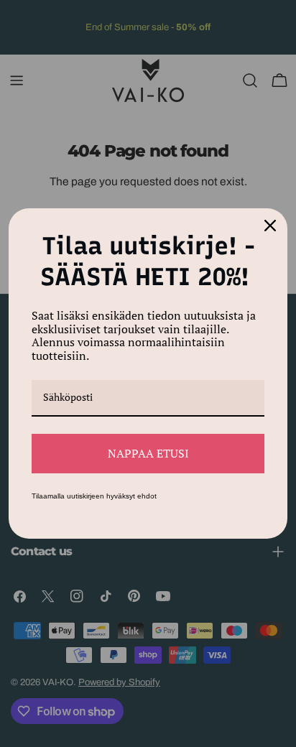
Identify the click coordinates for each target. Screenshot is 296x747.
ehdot (147, 496)
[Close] (270, 225)
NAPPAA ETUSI (148, 453)
